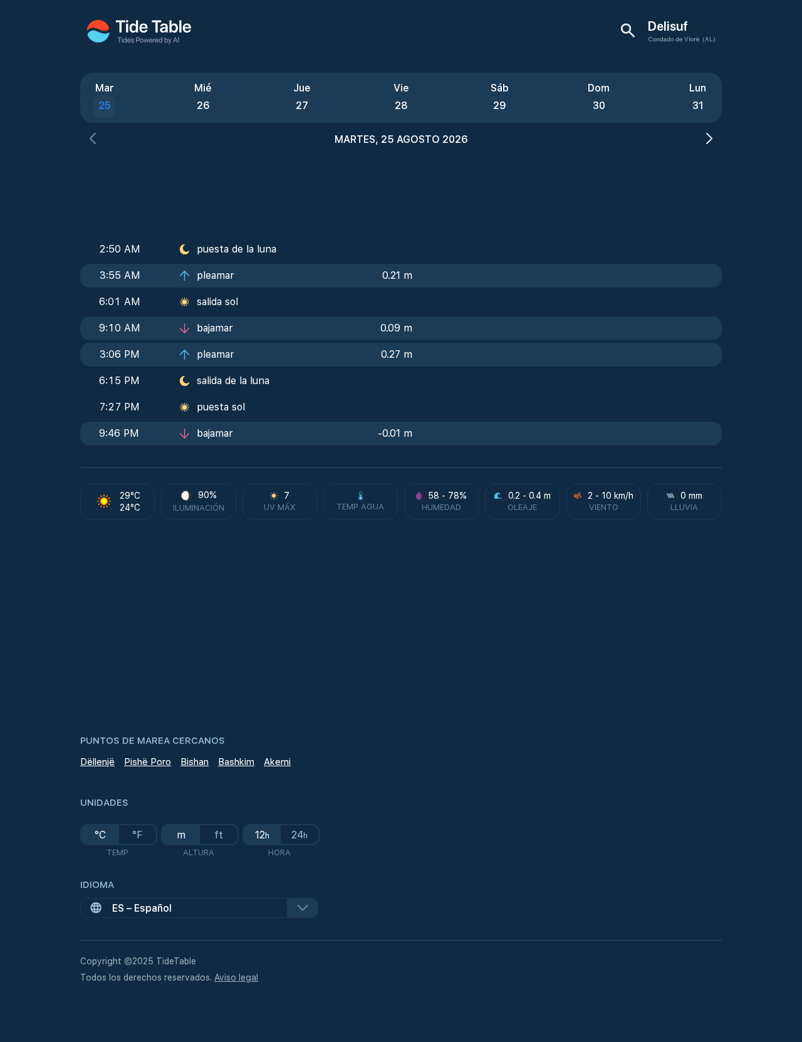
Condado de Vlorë (673, 39)
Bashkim (236, 762)
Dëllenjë (97, 762)
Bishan (194, 762)
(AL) (709, 39)
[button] (93, 140)
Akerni (277, 762)
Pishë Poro (147, 762)
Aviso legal (236, 977)
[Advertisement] (401, 188)
